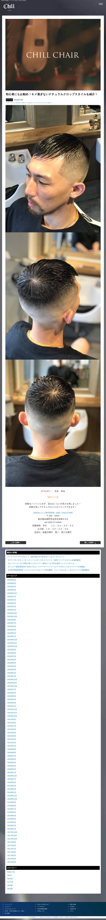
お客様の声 (73, 908)
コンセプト (8, 906)
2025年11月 (12, 593)
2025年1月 (11, 610)
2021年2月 (11, 742)
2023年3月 (11, 669)
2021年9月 (11, 719)
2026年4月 (11, 590)
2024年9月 (11, 620)
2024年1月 (11, 636)
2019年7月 (11, 779)
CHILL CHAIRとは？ (43, 904)
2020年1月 (11, 772)
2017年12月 (12, 832)
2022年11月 (12, 683)
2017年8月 (11, 845)
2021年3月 (11, 739)
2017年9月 (11, 842)
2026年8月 (11, 580)
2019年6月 (11, 782)
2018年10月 (12, 799)
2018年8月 (11, 806)
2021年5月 (11, 733)
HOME (7, 102)
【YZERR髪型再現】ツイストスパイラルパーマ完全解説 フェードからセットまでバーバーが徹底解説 (48, 570)
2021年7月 (11, 726)
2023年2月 (11, 673)
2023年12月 (12, 640)
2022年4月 (11, 699)
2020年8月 (11, 752)
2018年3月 (11, 822)
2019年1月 (11, 792)
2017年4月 (11, 859)
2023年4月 (11, 666)
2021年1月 (11, 746)
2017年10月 (12, 839)
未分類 (10, 885)
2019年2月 (11, 789)
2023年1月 (11, 676)
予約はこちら (41, 911)
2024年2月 (11, 633)
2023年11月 (12, 643)
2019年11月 (12, 776)
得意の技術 (73, 904)
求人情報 (7, 913)
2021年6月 (11, 729)
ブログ (72, 911)
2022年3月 (11, 703)
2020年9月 (11, 749)
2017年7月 (11, 849)
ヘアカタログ (41, 906)
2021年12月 (12, 709)
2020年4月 (11, 762)
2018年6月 (11, 812)
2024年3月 (11, 630)
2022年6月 (11, 693)
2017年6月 (11, 852)
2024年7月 (11, 623)
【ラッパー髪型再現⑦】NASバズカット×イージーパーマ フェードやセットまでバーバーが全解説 (46, 567)
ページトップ (8, 904)
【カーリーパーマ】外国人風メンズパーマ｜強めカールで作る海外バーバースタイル (40, 563)
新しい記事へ (90, 542)
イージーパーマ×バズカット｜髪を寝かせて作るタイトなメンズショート (36, 557)
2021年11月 (12, 713)
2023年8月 (11, 653)
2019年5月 (11, 786)
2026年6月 (11, 583)
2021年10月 (12, 716)
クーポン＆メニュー (10, 908)
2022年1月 (11, 706)
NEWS (10, 879)
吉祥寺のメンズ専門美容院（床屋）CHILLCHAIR (53, 513)
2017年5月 (11, 855)
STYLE (9, 100)
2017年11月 (12, 835)
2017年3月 (11, 862)
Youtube (72, 906)
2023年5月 (11, 663)
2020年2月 (11, 769)
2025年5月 (11, 600)
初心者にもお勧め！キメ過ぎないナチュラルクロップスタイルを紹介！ (34, 102)
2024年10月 (12, 616)
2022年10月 (12, 686)
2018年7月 (11, 809)
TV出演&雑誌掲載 (42, 908)
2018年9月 (11, 802)
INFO (9, 875)
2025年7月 (11, 596)
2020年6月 (11, 759)
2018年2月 (11, 825)
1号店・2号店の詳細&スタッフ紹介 (14, 911)
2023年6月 (11, 659)
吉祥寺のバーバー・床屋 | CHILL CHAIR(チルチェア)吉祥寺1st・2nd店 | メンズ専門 (50, 917)
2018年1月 (11, 829)
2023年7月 (11, 656)
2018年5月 (11, 815)
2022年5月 (11, 696)
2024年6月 (11, 626)
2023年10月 (12, 646)
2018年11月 (12, 796)
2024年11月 (12, 613)
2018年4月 (11, 819)
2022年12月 (12, 679)
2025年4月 (11, 603)
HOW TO (11, 872)
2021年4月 (11, 736)
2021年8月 (11, 723)
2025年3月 (11, 606)
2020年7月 (11, 756)
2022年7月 (11, 689)
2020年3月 (11, 766)
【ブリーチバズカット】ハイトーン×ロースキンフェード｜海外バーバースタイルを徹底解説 (44, 560)
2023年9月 (11, 650)
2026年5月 (11, 586)
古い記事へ (16, 542)
